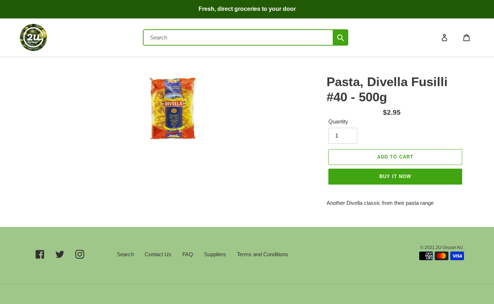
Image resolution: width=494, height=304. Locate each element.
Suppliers (215, 254)
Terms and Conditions (262, 254)
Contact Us (158, 254)
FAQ (187, 254)
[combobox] (245, 37)
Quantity (338, 121)
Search (125, 254)
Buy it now (395, 176)
